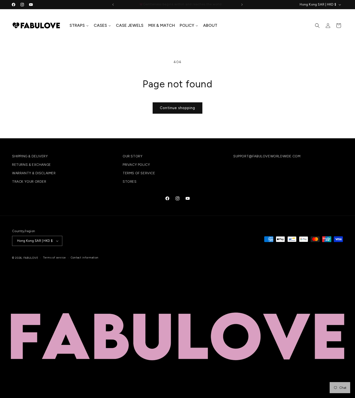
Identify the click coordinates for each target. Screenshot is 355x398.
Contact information (85, 257)
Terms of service (54, 257)
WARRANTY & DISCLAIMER (34, 173)
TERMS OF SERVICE (139, 173)
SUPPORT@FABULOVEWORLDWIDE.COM (266, 156)
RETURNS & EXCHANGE (31, 165)
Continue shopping (177, 108)
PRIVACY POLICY (136, 165)
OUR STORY (132, 156)
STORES (130, 182)
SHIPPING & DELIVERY (30, 156)
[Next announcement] (242, 4)
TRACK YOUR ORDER (29, 182)
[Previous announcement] (113, 4)
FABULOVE (30, 257)
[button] (317, 25)
